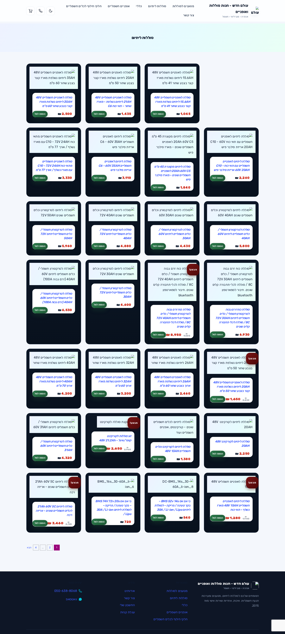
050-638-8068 (65, 591)
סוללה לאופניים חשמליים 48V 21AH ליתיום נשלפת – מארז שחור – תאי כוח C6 (113, 102)
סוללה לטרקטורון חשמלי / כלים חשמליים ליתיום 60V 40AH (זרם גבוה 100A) (56, 298)
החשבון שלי (127, 605)
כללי (139, 6)
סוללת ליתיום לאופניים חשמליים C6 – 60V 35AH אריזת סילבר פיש (114, 166)
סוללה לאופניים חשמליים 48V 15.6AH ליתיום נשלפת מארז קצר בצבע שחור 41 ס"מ (172, 102)
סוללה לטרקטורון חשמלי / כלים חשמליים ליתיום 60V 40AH (234, 234)
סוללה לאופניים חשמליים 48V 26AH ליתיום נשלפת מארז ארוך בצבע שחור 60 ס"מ (172, 381)
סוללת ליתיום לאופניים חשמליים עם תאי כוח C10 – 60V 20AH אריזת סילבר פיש (232, 166)
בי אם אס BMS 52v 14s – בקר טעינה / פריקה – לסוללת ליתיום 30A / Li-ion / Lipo (172, 505)
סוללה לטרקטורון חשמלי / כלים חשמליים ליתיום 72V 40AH (115, 234)
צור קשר (188, 15)
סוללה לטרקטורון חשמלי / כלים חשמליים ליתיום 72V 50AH (56, 234)
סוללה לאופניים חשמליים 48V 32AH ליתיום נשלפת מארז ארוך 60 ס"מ (113, 381)
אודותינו (129, 591)
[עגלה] (30, 11)
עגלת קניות (127, 612)
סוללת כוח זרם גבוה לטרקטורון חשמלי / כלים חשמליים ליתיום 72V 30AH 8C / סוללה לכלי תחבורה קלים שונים (232, 318)
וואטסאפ (71, 599)
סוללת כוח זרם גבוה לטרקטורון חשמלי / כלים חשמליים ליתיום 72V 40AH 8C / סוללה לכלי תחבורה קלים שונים (173, 318)
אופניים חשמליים (119, 6)
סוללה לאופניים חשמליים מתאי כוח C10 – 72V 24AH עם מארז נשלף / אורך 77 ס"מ (54, 166)
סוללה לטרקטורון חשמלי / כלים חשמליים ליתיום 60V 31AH (56, 446)
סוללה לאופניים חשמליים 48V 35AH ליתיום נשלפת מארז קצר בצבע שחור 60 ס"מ (54, 102)
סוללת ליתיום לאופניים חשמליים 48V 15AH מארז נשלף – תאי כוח (233, 505)
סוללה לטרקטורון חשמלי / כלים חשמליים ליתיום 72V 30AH (115, 292)
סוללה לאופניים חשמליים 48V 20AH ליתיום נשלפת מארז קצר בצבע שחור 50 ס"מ (231, 386)
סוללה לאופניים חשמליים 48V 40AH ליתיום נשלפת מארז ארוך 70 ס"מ (54, 381)
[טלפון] (40, 11)
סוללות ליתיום (157, 6)
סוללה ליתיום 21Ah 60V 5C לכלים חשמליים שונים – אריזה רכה (54, 511)
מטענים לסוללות (183, 6)
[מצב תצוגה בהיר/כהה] (50, 11)
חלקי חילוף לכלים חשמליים (84, 6)
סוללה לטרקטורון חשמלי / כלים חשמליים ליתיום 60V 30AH (174, 234)
